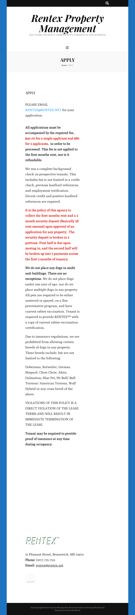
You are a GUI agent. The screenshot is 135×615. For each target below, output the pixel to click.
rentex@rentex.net (49, 565)
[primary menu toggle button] (67, 47)
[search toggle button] (107, 3)
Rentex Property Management (67, 23)
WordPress (75, 610)
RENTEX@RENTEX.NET (43, 110)
